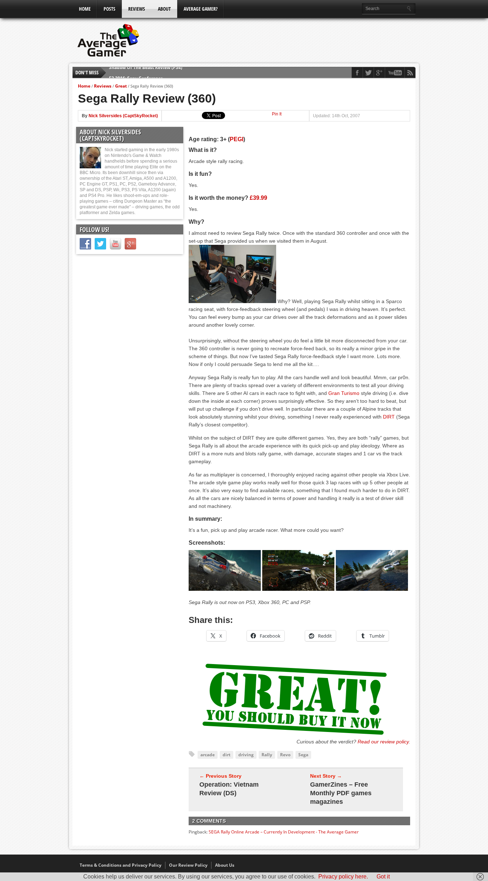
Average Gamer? (201, 8)
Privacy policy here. (343, 876)
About (164, 8)
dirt (226, 755)
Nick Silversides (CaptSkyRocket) (123, 115)
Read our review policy (383, 741)
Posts (109, 8)
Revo (285, 755)
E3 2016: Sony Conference (136, 72)
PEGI (236, 139)
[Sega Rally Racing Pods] (232, 301)
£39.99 (258, 198)
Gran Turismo (343, 393)
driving (246, 755)
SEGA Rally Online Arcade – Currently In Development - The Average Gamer (284, 832)
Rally (267, 755)
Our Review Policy (188, 865)
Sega (303, 755)
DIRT (389, 417)
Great (121, 86)
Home (85, 8)
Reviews (136, 8)
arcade (207, 755)
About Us (224, 865)
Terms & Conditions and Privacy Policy (120, 865)
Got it (383, 876)
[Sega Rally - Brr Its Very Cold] (225, 589)
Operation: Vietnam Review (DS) (229, 789)
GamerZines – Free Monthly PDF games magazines (341, 793)
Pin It (277, 114)
